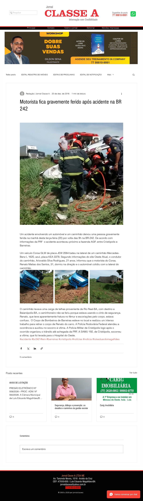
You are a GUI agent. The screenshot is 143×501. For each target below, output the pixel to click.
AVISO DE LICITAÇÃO (18, 382)
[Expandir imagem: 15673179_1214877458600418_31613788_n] (106, 286)
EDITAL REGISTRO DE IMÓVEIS (34, 74)
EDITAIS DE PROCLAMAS (64, 74)
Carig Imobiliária (107, 405)
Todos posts (11, 74)
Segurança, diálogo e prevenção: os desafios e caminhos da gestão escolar (71, 407)
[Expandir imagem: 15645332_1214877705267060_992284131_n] (71, 286)
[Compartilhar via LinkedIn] (35, 348)
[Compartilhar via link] (41, 348)
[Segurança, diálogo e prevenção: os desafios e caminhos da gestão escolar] (71, 389)
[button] (133, 74)
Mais (109, 74)
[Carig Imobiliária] (117, 389)
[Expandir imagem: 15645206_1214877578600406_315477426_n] (36, 286)
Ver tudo (133, 372)
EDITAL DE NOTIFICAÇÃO (91, 74)
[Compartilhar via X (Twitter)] (28, 348)
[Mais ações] (121, 93)
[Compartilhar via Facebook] (21, 348)
